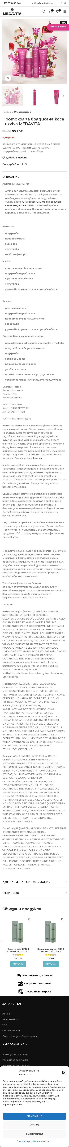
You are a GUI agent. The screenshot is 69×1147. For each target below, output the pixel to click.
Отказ (34, 1125)
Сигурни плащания (37, 983)
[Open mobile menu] (65, 11)
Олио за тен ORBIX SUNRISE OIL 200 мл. (18, 950)
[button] (64, 1072)
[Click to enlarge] (8, 78)
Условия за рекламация (16, 1065)
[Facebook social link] (61, 3)
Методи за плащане (15, 1054)
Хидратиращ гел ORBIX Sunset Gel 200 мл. (51, 950)
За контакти (10, 1019)
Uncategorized (22, 112)
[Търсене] (44, 11)
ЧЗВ (4, 1025)
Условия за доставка (15, 1060)
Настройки (34, 1133)
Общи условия (11, 1030)
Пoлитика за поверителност (21, 1036)
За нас (6, 1013)
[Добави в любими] (29, 919)
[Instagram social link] (65, 3)
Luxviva (37, 458)
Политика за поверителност (33, 1141)
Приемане (34, 1116)
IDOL (19, 533)
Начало (7, 112)
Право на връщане (38, 991)
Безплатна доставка (38, 975)
